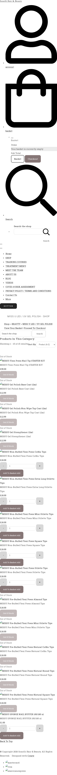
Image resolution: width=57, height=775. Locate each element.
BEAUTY (16, 324)
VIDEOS (9, 282)
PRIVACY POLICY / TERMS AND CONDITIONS (28, 290)
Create (31, 755)
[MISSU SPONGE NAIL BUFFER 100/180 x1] (22, 714)
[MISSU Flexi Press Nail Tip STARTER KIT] (22, 360)
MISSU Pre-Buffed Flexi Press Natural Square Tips (26, 698)
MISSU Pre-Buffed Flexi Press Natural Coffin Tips (26, 651)
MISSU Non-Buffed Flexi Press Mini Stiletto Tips (25, 518)
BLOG (8, 278)
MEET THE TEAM (14, 270)
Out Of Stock (8, 374)
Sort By (32, 344)
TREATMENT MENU (16, 266)
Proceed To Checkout (35, 328)
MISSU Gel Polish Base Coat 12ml (17, 388)
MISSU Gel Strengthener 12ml (15, 436)
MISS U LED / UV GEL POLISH (37, 324)
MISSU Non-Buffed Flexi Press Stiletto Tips (22, 572)
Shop (7, 324)
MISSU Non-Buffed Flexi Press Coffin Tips (22, 456)
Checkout (33, 158)
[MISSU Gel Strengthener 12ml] (16, 432)
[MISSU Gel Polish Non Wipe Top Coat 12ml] (23, 408)
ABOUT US (11, 274)
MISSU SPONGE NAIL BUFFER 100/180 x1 (21, 718)
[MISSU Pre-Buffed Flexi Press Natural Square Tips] (27, 694)
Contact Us (11, 295)
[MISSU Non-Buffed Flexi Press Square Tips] (23, 541)
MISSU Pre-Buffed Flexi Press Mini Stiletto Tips (25, 627)
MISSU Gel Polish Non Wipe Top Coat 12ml (22, 412)
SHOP (8, 257)
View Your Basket (13, 328)
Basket (17, 158)
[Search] (46, 231)
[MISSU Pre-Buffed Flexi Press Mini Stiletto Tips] (26, 623)
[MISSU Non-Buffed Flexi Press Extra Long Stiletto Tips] (28, 483)
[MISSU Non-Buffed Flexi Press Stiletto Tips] (24, 568)
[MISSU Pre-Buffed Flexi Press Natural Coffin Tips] (27, 647)
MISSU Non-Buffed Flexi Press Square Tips (22, 545)
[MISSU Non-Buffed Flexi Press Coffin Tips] (23, 451)
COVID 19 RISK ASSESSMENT (20, 286)
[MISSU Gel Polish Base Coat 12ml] (18, 384)
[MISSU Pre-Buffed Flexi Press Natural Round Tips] (27, 670)
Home (8, 253)
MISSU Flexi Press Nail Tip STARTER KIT (21, 364)
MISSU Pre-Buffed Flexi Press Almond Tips (22, 603)
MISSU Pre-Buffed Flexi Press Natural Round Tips (26, 675)
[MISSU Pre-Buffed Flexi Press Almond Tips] (23, 599)
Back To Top (6, 741)
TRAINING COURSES (16, 262)
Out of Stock (6, 356)
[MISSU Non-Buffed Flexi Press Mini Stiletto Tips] (26, 514)
